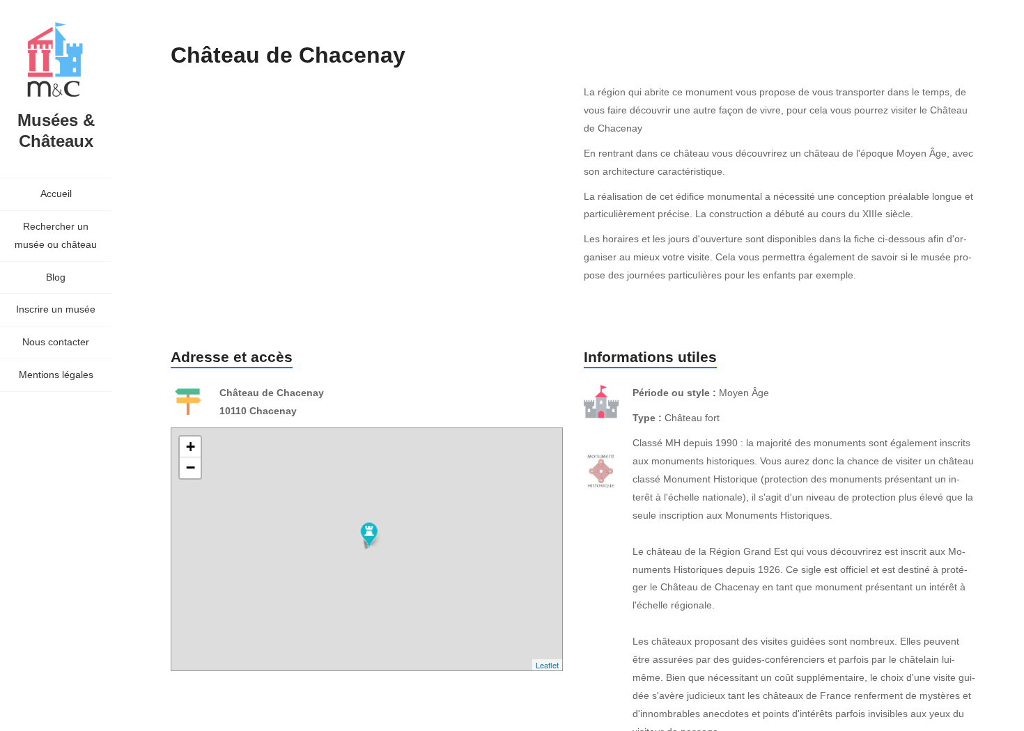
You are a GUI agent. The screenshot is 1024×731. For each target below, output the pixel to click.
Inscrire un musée (55, 309)
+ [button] (190, 446)
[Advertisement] (424, 200)
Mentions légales (56, 374)
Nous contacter (55, 341)
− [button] (190, 467)
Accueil (56, 193)
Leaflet (547, 664)
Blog (55, 277)
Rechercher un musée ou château (56, 235)
